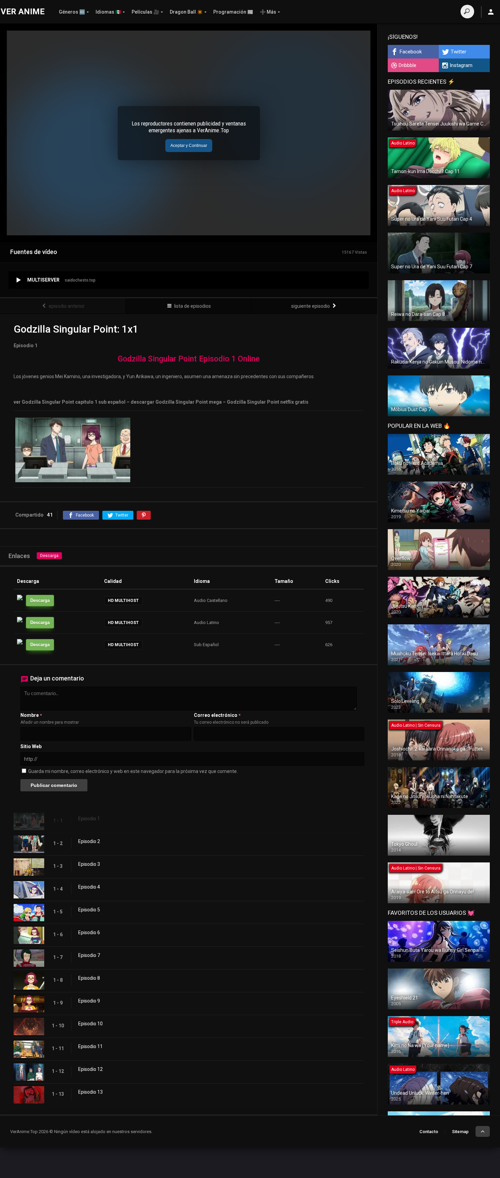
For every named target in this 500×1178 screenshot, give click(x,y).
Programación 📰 (233, 12)
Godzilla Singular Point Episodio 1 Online (189, 359)
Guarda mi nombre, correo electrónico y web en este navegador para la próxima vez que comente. (133, 771)
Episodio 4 (89, 887)
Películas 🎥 (145, 12)
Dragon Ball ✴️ (186, 12)
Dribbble (407, 65)
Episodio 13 (90, 1092)
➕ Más (268, 12)
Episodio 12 (90, 1069)
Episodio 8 (89, 978)
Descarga (49, 555)
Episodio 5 (89, 909)
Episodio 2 (89, 841)
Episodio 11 (90, 1046)
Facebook (411, 52)
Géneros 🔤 (72, 12)
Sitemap (460, 1131)
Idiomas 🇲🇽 (108, 12)
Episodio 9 (89, 1001)
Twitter (458, 52)
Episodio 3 (89, 864)
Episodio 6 (89, 932)
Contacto (428, 1131)
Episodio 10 (90, 1023)
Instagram (461, 65)
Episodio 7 (89, 955)
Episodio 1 (89, 818)
